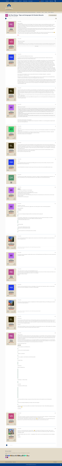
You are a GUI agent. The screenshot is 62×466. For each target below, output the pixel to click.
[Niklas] (8, 457)
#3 (55, 54)
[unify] (23, 455)
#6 (55, 126)
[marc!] (12, 455)
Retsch (11, 16)
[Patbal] (20, 455)
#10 (55, 187)
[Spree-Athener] (21, 455)
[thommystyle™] (8, 455)
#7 (55, 142)
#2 (55, 38)
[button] (42, 1)
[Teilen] (56, 18)
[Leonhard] (14, 455)
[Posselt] (18, 455)
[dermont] (26, 455)
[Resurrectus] (28, 455)
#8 (55, 159)
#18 (55, 332)
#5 (55, 104)
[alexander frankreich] (24, 455)
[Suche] (55, 1)
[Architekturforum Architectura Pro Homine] (31, 6)
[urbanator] (9, 455)
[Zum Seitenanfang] (61, 465)
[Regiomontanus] (6, 457)
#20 (55, 428)
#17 (55, 316)
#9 (55, 174)
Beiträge (8, 32)
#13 (55, 252)
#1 (55, 21)
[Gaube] (29, 455)
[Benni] (11, 455)
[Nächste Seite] (11, 18)
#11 (55, 203)
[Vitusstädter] (15, 455)
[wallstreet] (6, 455)
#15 (55, 284)
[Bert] (17, 455)
